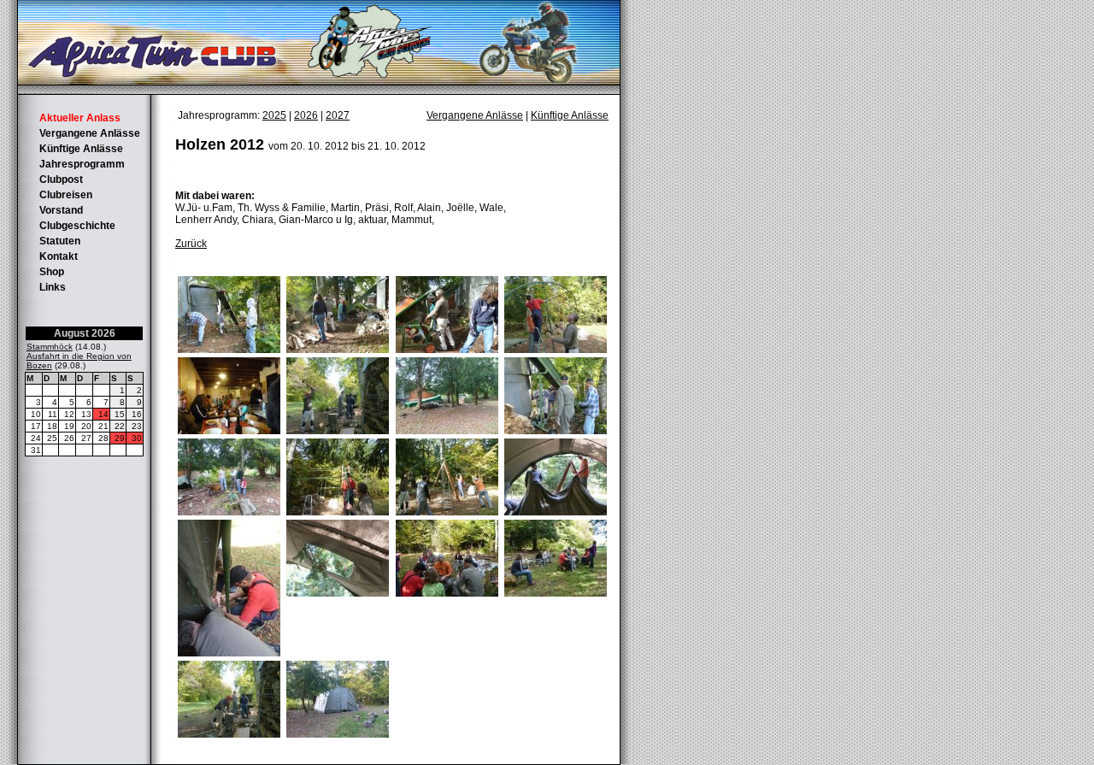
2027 (338, 115)
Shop (51, 272)
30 (137, 438)
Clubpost (61, 179)
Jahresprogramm (82, 164)
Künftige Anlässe (81, 149)
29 (120, 438)
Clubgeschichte (77, 226)
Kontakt (58, 256)
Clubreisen (65, 195)
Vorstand (61, 210)
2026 (306, 115)
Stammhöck (49, 346)
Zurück (191, 244)
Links (52, 287)
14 (103, 414)
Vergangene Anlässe (89, 133)
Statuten (59, 241)
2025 (274, 115)
